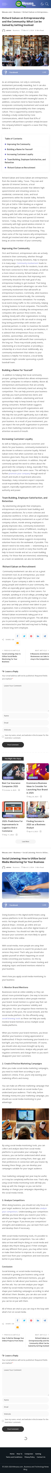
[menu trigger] (5, 4)
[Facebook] (25, 72)
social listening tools (11, 1018)
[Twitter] (24, 636)
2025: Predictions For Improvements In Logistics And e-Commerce (12, 826)
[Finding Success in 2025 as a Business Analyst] (38, 809)
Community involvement (27, 263)
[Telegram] (44, 636)
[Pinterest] (31, 636)
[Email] (17, 643)
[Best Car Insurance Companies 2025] (13, 771)
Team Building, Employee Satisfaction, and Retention (25, 161)
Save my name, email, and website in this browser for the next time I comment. (26, 736)
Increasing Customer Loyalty (20, 154)
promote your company (19, 473)
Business (16, 30)
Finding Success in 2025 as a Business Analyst (36, 824)
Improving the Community (18, 144)
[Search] (46, 4)
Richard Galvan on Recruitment (21, 167)
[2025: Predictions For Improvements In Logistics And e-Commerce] (13, 809)
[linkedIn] (38, 636)
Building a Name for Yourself (20, 149)
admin (8, 30)
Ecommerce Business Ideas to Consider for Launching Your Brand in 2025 (37, 787)
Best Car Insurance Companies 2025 (11, 784)
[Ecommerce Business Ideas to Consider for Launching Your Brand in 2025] (38, 771)
